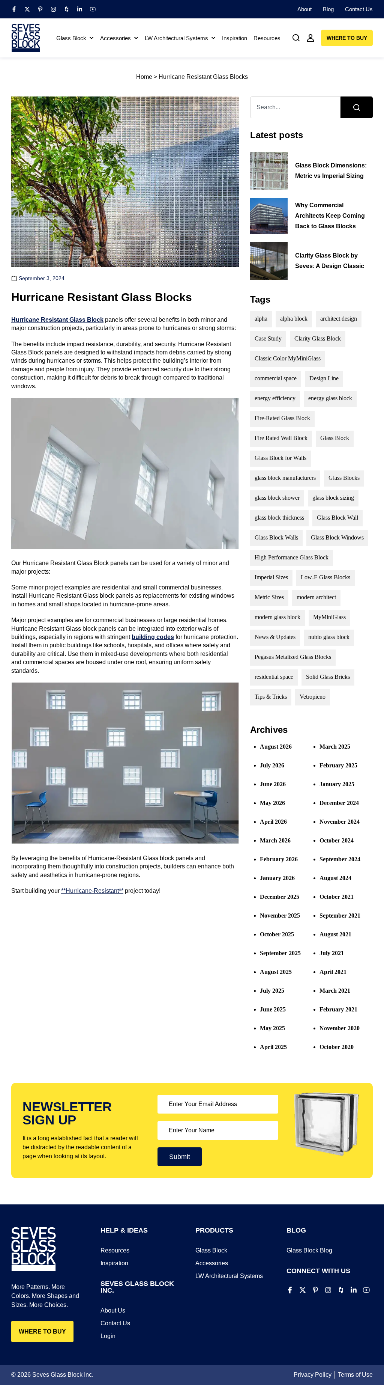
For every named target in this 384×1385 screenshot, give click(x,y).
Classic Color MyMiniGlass (288, 358)
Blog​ (328, 9)
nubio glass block (329, 637)
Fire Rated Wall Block (281, 438)
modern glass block (277, 617)
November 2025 (280, 915)
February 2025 (338, 765)
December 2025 (279, 897)
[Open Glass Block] (91, 38)
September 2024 (340, 859)
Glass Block (334, 438)
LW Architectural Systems (229, 1276)
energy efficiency (275, 398)
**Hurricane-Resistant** (92, 891)
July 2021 (332, 953)
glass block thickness (279, 517)
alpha (261, 318)
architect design (338, 318)
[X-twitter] (27, 9)
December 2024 (339, 803)
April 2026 (273, 821)
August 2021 (335, 934)
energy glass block (330, 398)
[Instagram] (53, 9)
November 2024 (340, 821)
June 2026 (273, 784)
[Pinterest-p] (40, 9)
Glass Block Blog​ (309, 1250)
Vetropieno (313, 696)
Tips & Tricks (271, 696)
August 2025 (276, 972)
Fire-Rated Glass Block (282, 418)
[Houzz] (66, 9)
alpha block (294, 318)
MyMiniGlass (329, 617)
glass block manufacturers (285, 478)
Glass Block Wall (337, 517)
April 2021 (333, 972)
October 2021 (337, 897)
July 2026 (272, 765)
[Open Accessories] (136, 38)
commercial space (276, 378)
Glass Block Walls (276, 537)
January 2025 (337, 784)
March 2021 (335, 990)
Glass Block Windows (337, 537)
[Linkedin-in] (79, 9)
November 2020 (340, 1028)
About (304, 9)
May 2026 (272, 803)
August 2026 (276, 746)
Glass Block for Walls (280, 458)
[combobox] (295, 107)
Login (108, 1336)
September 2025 (280, 953)
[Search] (356, 107)
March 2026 (275, 840)
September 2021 (340, 915)
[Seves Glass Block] (25, 38)
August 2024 (335, 878)
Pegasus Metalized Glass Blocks (293, 657)
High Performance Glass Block (291, 557)
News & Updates (275, 637)
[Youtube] (93, 9)
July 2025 (272, 990)
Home (144, 77)
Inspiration (114, 1263)
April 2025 (273, 1047)
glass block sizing (333, 497)
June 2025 (273, 1009)
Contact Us (359, 9)
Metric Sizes (269, 597)
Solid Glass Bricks (328, 677)
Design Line (324, 378)
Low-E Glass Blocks (325, 577)
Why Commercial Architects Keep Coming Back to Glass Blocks (330, 215)
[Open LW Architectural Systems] (213, 38)
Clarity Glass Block (317, 338)
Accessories (211, 1263)
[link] (296, 38)
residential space (274, 677)
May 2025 (272, 1028)
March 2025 (335, 746)
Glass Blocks (344, 478)
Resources (114, 1250)
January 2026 (277, 878)
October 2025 (277, 934)
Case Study (268, 338)
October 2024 (337, 840)
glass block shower (277, 497)
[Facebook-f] (14, 9)
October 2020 (337, 1047)
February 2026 (279, 859)
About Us (112, 1310)
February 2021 (338, 1009)
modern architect (316, 597)
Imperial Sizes (271, 577)
